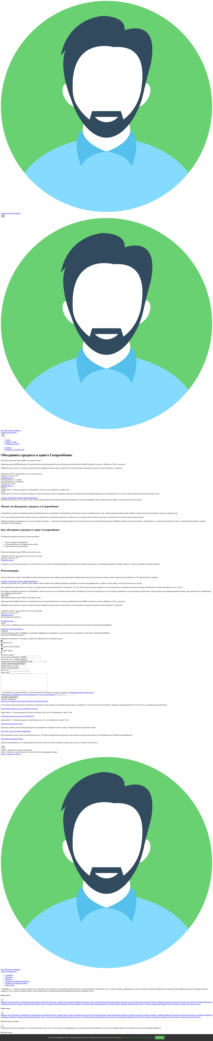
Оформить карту (7, 478)
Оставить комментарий (9, 697)
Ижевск (154, 1002)
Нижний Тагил (166, 1004)
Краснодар (139, 1002)
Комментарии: (7, 486)
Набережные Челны (66, 1004)
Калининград (104, 1004)
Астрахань (50, 1004)
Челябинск (77, 1002)
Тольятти (147, 1002)
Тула (83, 1004)
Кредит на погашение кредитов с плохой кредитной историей (24, 701)
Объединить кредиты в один (12, 724)
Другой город (195, 1004)
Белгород (176, 1004)
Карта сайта (9, 985)
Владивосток (177, 1002)
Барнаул (169, 1002)
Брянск (112, 1004)
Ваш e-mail (5, 672)
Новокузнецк (22, 1004)
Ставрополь (155, 1004)
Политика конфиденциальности (17, 981)
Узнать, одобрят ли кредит (11, 754)
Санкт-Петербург (13, 1002)
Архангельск (185, 1004)
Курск (117, 1004)
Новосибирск (26, 1002)
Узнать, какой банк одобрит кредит (13, 663)
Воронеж (124, 1002)
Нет (7, 595)
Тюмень (201, 1002)
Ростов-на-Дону (88, 1002)
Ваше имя (4, 670)
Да (3, 595)
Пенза (56, 1004)
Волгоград (102, 1002)
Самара (60, 1002)
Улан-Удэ (142, 1004)
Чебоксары (94, 1004)
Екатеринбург (36, 1002)
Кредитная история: (8, 661)
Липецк (78, 1004)
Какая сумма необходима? (11, 657)
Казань (70, 1002)
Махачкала (208, 1002)
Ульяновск (161, 1002)
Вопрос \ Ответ (11, 442)
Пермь (108, 1002)
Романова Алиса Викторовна (12, 629)
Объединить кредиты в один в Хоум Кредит (17, 716)
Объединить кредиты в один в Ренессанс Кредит (19, 709)
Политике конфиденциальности (82, 692)
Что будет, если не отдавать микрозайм (15, 731)
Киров (87, 1004)
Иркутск (194, 1002)
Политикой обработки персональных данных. (138, 1037)
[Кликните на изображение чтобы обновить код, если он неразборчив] (28, 695)
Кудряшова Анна (7, 621)
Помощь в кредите (12, 444)
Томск (43, 1004)
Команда (8, 979)
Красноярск (116, 1002)
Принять (160, 1037)
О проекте (9, 975)
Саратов (131, 1002)
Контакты (9, 977)
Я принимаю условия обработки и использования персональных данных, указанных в (49, 692)
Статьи (8, 440)
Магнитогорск (133, 1004)
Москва (4, 1002)
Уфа (96, 1002)
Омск (65, 1002)
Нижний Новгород (49, 1002)
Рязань (38, 1004)
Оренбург (13, 1004)
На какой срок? (6, 659)
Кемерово (31, 1004)
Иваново (123, 1004)
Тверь (148, 1004)
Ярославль (186, 1002)
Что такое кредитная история (12, 739)
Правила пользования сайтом (16, 983)
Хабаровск (5, 1004)
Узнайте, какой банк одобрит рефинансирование (19, 498)
